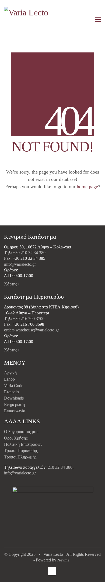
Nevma (63, 560)
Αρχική (10, 373)
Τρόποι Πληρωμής (20, 457)
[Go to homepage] (27, 19)
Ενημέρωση (14, 404)
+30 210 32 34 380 (29, 252)
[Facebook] (52, 571)
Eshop (9, 379)
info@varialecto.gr (20, 264)
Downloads (14, 398)
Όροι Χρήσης (15, 438)
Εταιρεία (11, 392)
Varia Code (13, 385)
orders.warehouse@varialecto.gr (31, 330)
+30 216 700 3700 (28, 318)
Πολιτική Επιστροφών (23, 444)
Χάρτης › (11, 284)
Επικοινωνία (14, 410)
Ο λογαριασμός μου (21, 431)
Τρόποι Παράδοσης (21, 450)
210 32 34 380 (60, 467)
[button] (98, 19)
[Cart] (86, 19)
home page (87, 186)
